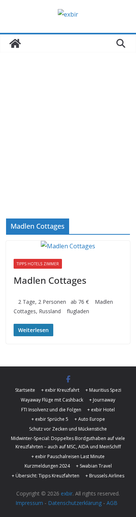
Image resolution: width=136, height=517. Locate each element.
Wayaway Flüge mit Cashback (52, 400)
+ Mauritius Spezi (103, 390)
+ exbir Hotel (101, 409)
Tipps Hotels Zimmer (38, 263)
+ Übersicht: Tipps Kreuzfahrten (45, 475)
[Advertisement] (68, 124)
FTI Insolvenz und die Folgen (51, 409)
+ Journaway (102, 400)
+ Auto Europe (89, 419)
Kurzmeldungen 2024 (47, 466)
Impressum (29, 502)
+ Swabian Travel (94, 466)
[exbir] (15, 43)
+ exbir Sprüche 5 (49, 419)
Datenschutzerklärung (75, 502)
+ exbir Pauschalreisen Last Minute (68, 456)
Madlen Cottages (50, 280)
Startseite (25, 390)
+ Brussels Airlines (104, 475)
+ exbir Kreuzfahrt (60, 390)
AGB (112, 502)
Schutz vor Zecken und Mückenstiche (68, 429)
